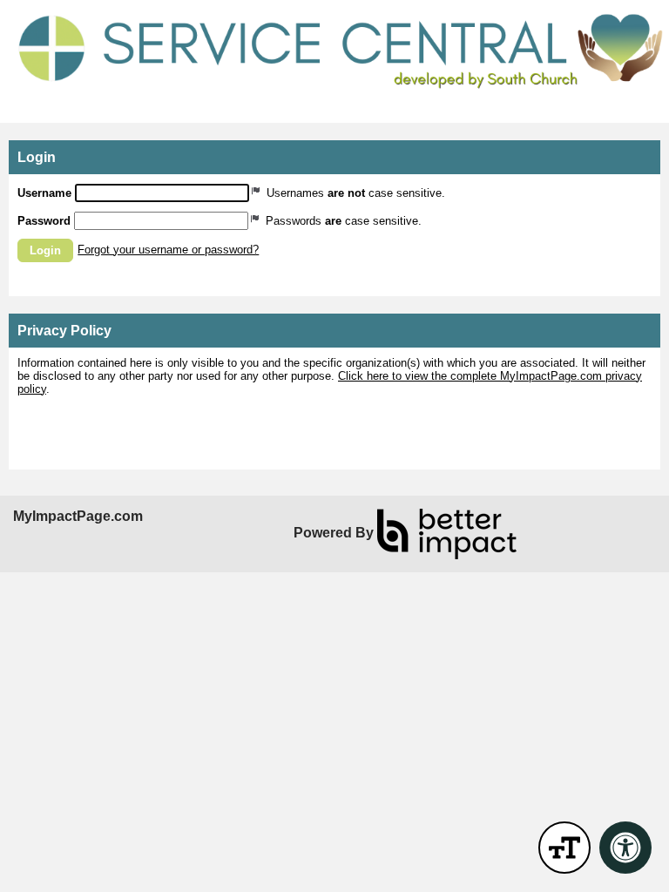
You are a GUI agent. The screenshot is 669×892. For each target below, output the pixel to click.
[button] (45, 250)
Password (44, 220)
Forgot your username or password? (168, 249)
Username (44, 192)
